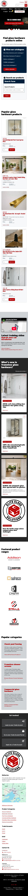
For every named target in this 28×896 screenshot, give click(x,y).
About (24, 9)
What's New (18, 9)
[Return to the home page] (4, 3)
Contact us (4, 850)
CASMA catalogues (8, 62)
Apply (3, 829)
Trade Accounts (20, 11)
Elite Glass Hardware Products (11, 56)
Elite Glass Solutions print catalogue (13, 53)
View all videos (5, 348)
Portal (3, 833)
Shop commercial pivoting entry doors (11, 349)
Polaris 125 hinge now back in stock (9, 29)
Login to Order (6, 187)
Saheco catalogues (8, 59)
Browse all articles (21, 371)
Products (22, 2)
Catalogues (4, 9)
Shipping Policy (10, 889)
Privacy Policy (7, 887)
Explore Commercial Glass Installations (11, 705)
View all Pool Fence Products (12, 654)
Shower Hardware (6, 811)
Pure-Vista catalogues (9, 65)
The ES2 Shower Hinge (14, 19)
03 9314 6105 (7, 859)
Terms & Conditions (18, 887)
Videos (10, 9)
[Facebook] (14, 884)
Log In (6, 11)
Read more (5, 410)
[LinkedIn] (16, 884)
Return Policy (19, 889)
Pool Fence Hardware (7, 815)
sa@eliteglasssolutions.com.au (11, 869)
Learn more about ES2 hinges (11, 29)
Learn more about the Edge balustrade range (19, 29)
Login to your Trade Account (14, 725)
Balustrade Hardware (7, 813)
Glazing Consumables (7, 822)
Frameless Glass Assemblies (9, 820)
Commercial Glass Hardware (9, 818)
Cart (11, 11)
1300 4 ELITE (7, 852)
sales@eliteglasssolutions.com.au (12, 860)
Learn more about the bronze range (14, 29)
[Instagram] (12, 884)
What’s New (5, 843)
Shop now (16, 29)
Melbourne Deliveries (7, 805)
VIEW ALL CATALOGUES (10, 69)
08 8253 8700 (7, 868)
